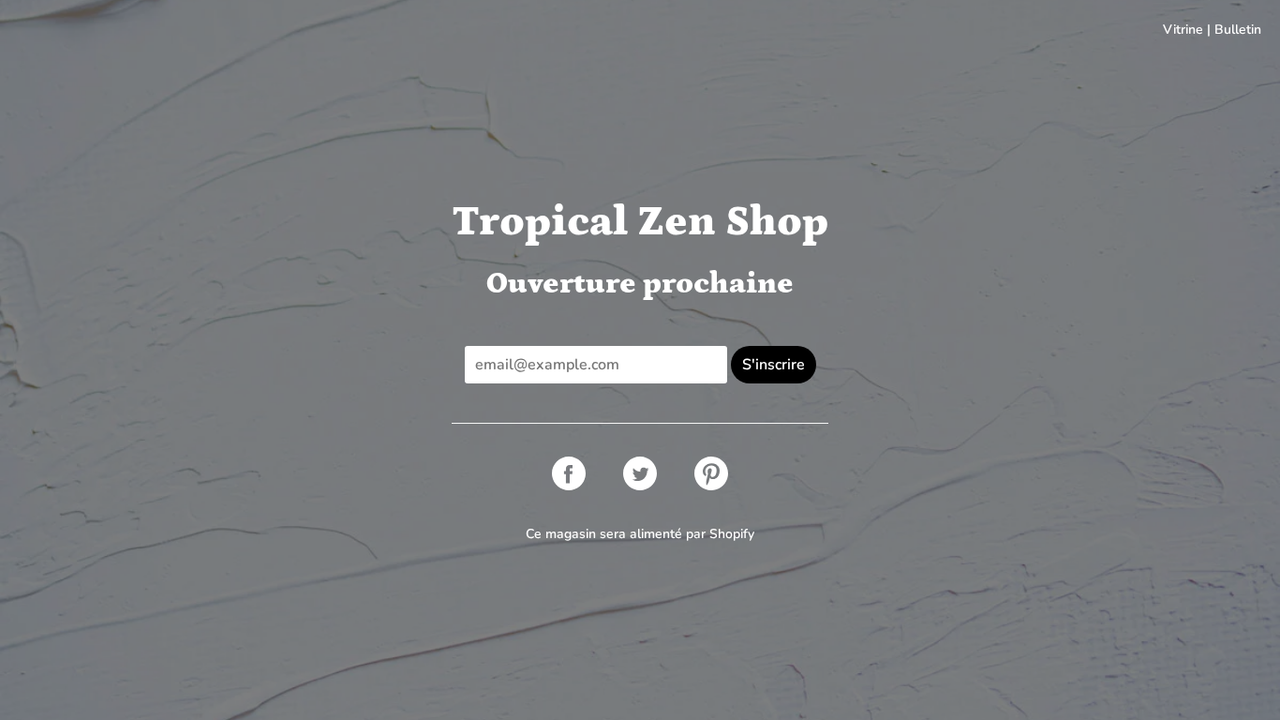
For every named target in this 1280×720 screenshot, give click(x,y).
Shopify (731, 534)
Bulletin (1237, 29)
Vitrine (1183, 29)
